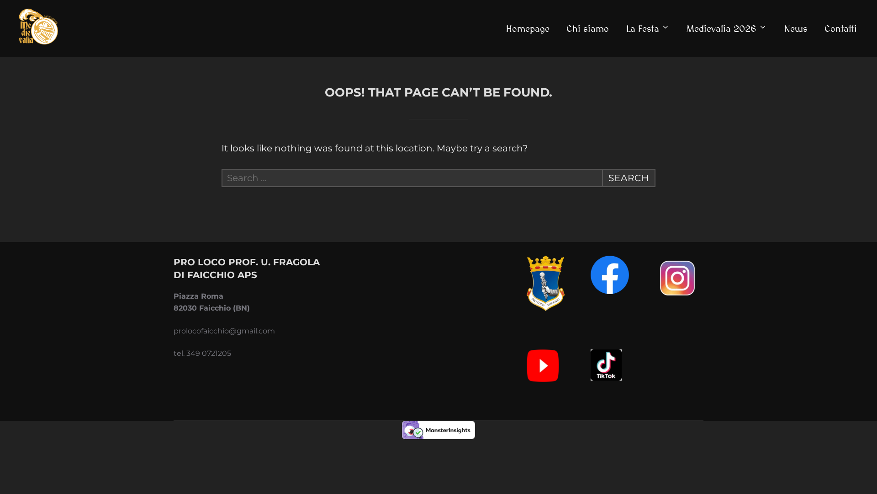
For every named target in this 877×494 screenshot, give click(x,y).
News (796, 28)
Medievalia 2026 (721, 28)
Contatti (840, 28)
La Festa (642, 28)
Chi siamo (587, 28)
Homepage (527, 28)
